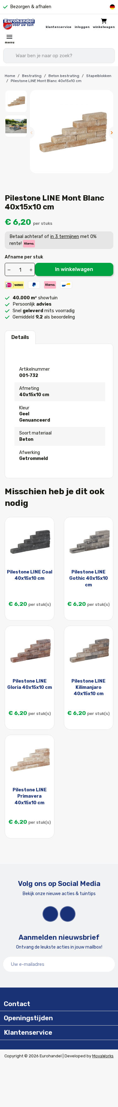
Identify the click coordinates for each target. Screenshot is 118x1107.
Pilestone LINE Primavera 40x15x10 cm (30, 796)
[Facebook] (50, 914)
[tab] (59, 1004)
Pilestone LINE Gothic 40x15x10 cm (88, 578)
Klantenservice (58, 27)
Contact (17, 1004)
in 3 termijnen (64, 236)
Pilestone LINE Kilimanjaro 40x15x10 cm (88, 687)
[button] (104, 24)
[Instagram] (68, 914)
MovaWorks (103, 1056)
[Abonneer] (106, 964)
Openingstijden (28, 1018)
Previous (31, 132)
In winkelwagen (74, 269)
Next (112, 132)
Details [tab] (20, 337)
